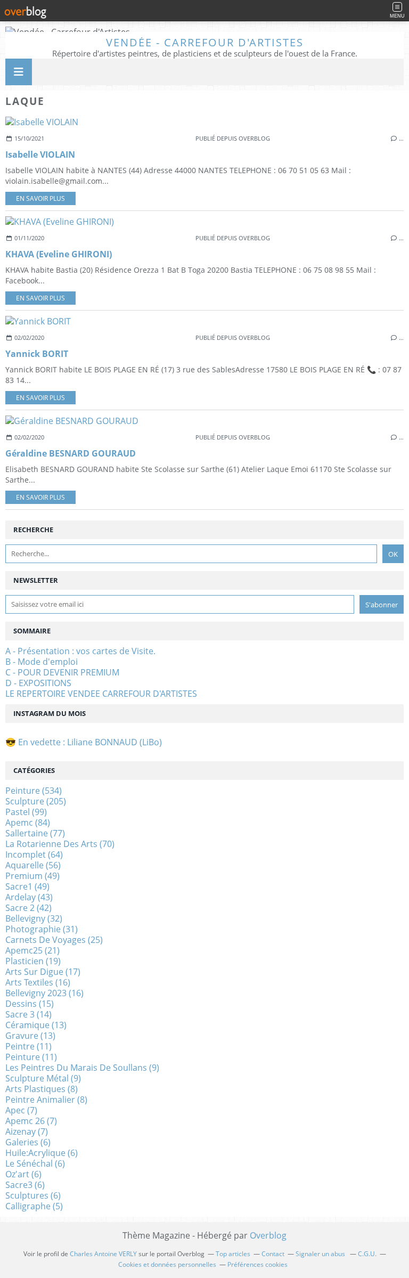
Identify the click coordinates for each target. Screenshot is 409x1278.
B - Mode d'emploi (41, 662)
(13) (36, 1025)
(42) (28, 908)
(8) (41, 1089)
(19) (33, 961)
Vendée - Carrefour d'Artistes (205, 42)
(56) (33, 865)
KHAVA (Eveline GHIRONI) (58, 254)
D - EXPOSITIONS (38, 683)
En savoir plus (40, 198)
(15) (29, 1004)
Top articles (233, 1253)
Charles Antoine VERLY (103, 1253)
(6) (28, 1142)
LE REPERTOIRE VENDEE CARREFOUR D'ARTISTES (101, 693)
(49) (32, 876)
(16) (37, 982)
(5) (34, 1206)
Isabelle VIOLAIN (40, 154)
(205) (35, 801)
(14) (28, 1014)
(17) (42, 972)
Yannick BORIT (36, 354)
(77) (35, 833)
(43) (29, 897)
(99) (26, 812)
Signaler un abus (321, 1253)
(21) (32, 950)
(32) (33, 918)
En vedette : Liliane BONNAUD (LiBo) (90, 742)
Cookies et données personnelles (167, 1264)
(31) (41, 929)
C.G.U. (367, 1253)
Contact (272, 1253)
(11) (28, 1046)
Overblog (268, 1235)
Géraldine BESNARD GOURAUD (70, 453)
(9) (82, 1067)
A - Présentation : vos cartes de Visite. (80, 651)
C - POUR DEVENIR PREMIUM (62, 672)
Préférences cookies (257, 1264)
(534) (33, 790)
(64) (34, 854)
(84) (27, 822)
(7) (21, 1110)
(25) (54, 940)
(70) (59, 844)
